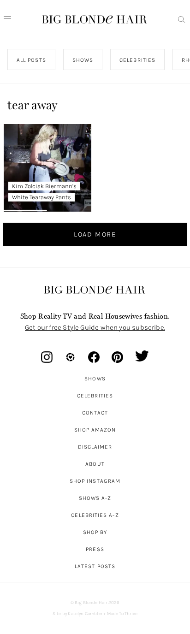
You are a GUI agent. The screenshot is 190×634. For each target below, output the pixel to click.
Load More (95, 234)
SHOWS (82, 60)
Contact (95, 412)
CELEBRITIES (138, 60)
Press (95, 549)
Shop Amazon (95, 430)
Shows (94, 378)
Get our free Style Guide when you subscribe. (95, 327)
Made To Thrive (122, 613)
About (94, 464)
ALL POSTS (31, 60)
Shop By (95, 532)
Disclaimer (95, 447)
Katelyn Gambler (85, 613)
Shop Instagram (95, 481)
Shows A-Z (95, 498)
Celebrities (95, 395)
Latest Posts (95, 566)
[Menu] (7, 19)
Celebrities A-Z (95, 515)
